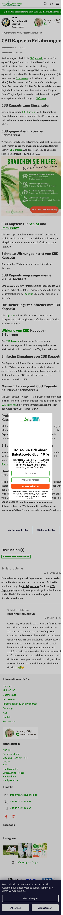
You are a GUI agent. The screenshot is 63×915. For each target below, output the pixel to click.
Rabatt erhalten (30, 486)
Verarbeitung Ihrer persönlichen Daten (28, 493)
